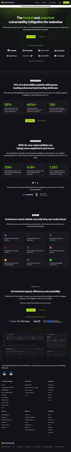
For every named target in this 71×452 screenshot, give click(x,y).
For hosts (44, 2)
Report (49, 395)
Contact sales (31, 36)
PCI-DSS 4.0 (59, 263)
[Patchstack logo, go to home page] (9, 2)
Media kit (50, 427)
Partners (27, 414)
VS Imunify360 (5, 397)
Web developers (5, 414)
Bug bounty (50, 385)
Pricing (37, 2)
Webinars (27, 427)
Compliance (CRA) (29, 392)
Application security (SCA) (8, 387)
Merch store (51, 422)
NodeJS (3, 427)
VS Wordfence (5, 400)
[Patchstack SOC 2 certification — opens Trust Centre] (4, 373)
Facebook (50, 432)
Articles (26, 422)
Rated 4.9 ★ (37, 286)
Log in (3, 407)
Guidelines (50, 390)
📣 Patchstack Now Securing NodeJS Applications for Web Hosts (35, 6)
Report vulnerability (59, 446)
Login (59, 2)
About (49, 414)
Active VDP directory (29, 387)
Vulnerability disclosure (48, 446)
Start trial (66, 2)
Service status (5, 405)
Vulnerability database (30, 417)
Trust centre (51, 419)
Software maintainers (6, 419)
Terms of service (36, 446)
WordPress (4, 422)
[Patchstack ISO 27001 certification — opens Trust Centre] (11, 373)
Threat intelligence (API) (7, 392)
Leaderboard (51, 387)
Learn (49, 392)
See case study (42, 120)
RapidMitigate (30, 120)
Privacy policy (20, 446)
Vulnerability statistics (30, 430)
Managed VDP (28, 385)
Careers (50, 417)
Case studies (52, 2)
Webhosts (4, 417)
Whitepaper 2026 (29, 419)
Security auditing (29, 390)
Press (49, 424)
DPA (13, 446)
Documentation (5, 402)
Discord (50, 397)
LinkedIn (50, 430)
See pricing (42, 36)
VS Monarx (4, 395)
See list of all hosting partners (36, 61)
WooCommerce (5, 424)
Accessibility (28, 446)
